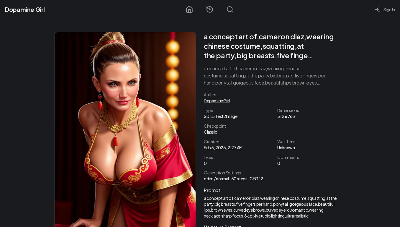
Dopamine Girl (25, 9)
